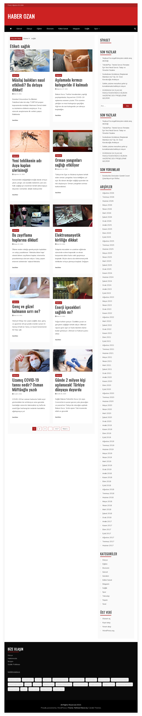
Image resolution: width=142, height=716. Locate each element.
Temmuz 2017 (108, 541)
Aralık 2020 (107, 377)
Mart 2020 (106, 413)
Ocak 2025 (106, 269)
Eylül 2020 (106, 389)
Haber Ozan (21, 16)
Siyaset (105, 40)
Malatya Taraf (48, 684)
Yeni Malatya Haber (60, 680)
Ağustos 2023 (108, 297)
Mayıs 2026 (107, 205)
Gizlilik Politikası (14, 664)
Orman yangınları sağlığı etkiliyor (68, 162)
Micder (24, 689)
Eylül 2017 (106, 533)
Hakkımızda (12, 658)
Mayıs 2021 (107, 357)
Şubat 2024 (107, 281)
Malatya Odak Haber (64, 684)
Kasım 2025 (107, 229)
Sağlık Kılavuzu (95, 684)
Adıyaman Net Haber (124, 684)
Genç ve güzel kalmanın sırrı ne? (26, 308)
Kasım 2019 (107, 429)
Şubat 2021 (107, 369)
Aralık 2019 (107, 425)
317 (56, 429)
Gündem (105, 576)
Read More (15, 120)
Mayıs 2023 (107, 301)
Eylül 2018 (106, 485)
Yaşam (105, 600)
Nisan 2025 (107, 257)
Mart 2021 (106, 365)
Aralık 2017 (107, 521)
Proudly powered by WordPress (54, 708)
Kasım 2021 (107, 333)
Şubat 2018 (107, 513)
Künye (10, 655)
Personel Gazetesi (77, 680)
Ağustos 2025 (108, 241)
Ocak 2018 (106, 517)
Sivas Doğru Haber (15, 684)
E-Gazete (37, 684)
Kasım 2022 (107, 313)
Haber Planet (46, 689)
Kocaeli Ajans (28, 680)
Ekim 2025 (106, 233)
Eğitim (39, 28)
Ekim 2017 (106, 529)
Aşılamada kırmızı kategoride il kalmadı (71, 82)
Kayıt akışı (106, 622)
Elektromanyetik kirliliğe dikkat (67, 237)
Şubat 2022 (107, 325)
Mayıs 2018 (107, 501)
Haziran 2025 (107, 249)
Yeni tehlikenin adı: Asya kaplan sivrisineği (27, 165)
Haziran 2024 (107, 277)
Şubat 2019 (107, 465)
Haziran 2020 (107, 401)
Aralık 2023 (107, 289)
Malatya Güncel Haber (119, 680)
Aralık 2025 (107, 225)
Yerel (104, 604)
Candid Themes (94, 708)
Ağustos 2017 (108, 537)
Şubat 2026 (107, 217)
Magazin (76, 28)
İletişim (10, 661)
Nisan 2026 (107, 209)
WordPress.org (108, 630)
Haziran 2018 (107, 497)
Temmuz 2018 (108, 493)
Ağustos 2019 (108, 441)
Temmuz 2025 (108, 245)
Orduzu (28, 684)
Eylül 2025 (106, 237)
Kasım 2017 (107, 525)
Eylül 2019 (106, 437)
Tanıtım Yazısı (58, 689)
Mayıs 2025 (107, 253)
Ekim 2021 (106, 337)
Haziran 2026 (107, 201)
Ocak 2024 (106, 285)
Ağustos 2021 (108, 345)
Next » (65, 429)
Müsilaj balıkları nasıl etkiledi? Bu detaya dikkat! (28, 84)
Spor (96, 28)
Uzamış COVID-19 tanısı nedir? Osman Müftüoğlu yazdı (27, 384)
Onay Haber (34, 689)
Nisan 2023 (107, 305)
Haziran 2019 (107, 449)
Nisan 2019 (107, 457)
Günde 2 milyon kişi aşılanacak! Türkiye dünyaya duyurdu (70, 384)
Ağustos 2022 (108, 317)
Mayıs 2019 (107, 453)
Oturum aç (106, 618)
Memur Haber (104, 680)
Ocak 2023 (106, 309)
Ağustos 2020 (108, 393)
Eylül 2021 (106, 341)
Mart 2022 (106, 321)
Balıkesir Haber (14, 680)
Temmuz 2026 (108, 197)
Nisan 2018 (107, 505)
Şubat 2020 (107, 417)
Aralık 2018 (107, 473)
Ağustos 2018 (108, 489)
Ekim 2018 (106, 481)
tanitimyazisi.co (14, 672)
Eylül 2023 (106, 293)
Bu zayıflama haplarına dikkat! (25, 237)
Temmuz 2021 (108, 349)
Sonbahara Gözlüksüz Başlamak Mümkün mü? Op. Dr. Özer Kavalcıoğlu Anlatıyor (115, 77)
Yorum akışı (106, 626)
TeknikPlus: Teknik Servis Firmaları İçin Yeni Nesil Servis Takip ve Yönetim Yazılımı (115, 67)
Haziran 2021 (107, 353)
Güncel (19, 28)
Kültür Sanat (63, 28)
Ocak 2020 (106, 421)
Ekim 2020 (106, 385)
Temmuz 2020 (108, 397)
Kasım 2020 (107, 381)
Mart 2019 (106, 461)
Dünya (29, 28)
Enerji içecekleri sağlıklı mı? (68, 309)
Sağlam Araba (109, 684)
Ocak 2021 (106, 373)
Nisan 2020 (107, 409)
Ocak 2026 (106, 221)
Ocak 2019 (106, 469)
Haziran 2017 (107, 545)
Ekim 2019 (106, 433)
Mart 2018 (106, 509)
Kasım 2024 (107, 273)
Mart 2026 (106, 213)
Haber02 (47, 680)
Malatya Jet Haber (80, 684)
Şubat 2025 (107, 265)
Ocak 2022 (106, 329)
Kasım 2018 (107, 477)
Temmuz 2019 (108, 445)
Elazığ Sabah (13, 689)
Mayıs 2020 (107, 405)
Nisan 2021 (107, 361)
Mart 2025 (106, 261)
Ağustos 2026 (108, 193)
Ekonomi (50, 28)
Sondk (38, 680)
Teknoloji (105, 596)
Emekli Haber (91, 680)
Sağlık (87, 28)
